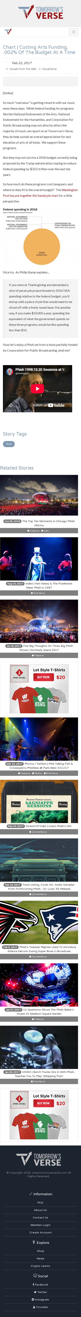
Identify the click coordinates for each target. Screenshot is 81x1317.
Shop (40, 1251)
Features (34, 530)
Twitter (42, 1292)
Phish (9, 444)
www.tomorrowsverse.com (49, 1172)
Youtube (41, 1307)
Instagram (41, 1299)
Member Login (41, 1225)
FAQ (40, 1202)
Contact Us (40, 1217)
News (40, 1258)
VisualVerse (49, 69)
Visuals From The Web (22, 69)
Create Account (40, 1232)
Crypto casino (40, 1266)
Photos (38, 773)
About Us (40, 1210)
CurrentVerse (39, 831)
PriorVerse (39, 593)
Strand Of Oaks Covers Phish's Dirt (40, 826)
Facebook (41, 1284)
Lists (46, 530)
